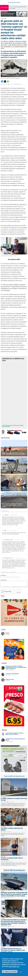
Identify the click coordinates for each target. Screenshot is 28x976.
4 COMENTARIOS (12, 84)
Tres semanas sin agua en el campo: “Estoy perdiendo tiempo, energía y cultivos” (12, 505)
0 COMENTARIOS (8, 831)
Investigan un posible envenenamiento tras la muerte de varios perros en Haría (14, 453)
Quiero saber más (13, 966)
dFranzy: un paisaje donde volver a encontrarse (12, 858)
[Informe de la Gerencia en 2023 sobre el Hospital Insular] (14, 393)
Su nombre (3, 575)
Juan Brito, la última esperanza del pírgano (12, 829)
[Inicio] (14, 2)
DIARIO (8, 426)
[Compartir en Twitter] (5, 82)
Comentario (4, 580)
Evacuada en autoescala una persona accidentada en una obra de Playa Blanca (12, 470)
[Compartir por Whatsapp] (8, 82)
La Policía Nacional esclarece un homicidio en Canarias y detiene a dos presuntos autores (13, 950)
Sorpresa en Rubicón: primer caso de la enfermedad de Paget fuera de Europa (13, 488)
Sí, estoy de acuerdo (10, 971)
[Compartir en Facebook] (2, 82)
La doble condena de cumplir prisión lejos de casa (14, 799)
